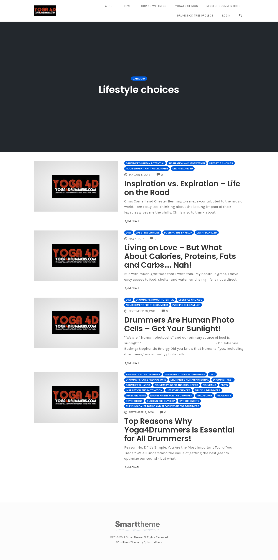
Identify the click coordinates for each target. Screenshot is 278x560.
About (109, 6)
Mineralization (136, 395)
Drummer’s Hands (138, 385)
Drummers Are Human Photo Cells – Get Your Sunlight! (179, 324)
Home (127, 6)
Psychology (134, 401)
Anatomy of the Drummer (143, 374)
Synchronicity (189, 401)
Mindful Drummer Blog (223, 6)
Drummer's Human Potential (145, 163)
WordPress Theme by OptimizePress (139, 542)
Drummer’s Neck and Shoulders (176, 385)
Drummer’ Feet (223, 379)
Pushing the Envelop (178, 232)
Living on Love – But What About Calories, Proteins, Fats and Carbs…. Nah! (180, 256)
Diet (128, 232)
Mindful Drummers (207, 390)
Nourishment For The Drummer (147, 168)
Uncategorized (182, 168)
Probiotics (224, 395)
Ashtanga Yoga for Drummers (185, 374)
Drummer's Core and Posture (146, 379)
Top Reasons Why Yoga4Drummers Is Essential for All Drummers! (179, 430)
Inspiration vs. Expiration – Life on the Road (182, 188)
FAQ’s (224, 385)
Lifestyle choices (221, 163)
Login (226, 15)
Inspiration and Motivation (187, 163)
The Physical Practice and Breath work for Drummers (162, 406)
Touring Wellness (153, 6)
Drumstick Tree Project (195, 15)
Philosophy (204, 395)
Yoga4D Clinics (186, 6)
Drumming (209, 385)
